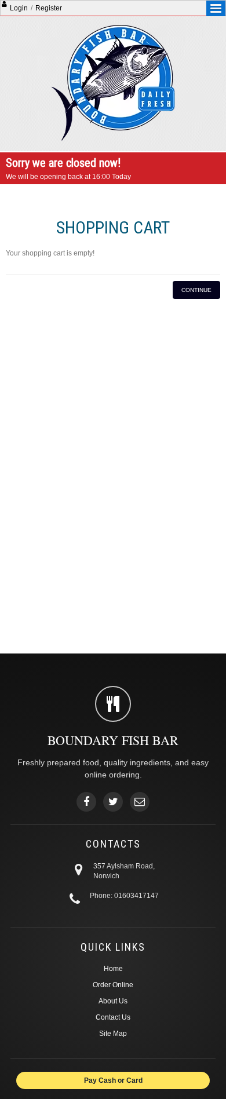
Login (19, 8)
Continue (196, 290)
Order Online (113, 985)
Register (48, 8)
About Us (113, 1001)
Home (113, 969)
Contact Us (113, 1017)
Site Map (113, 1033)
